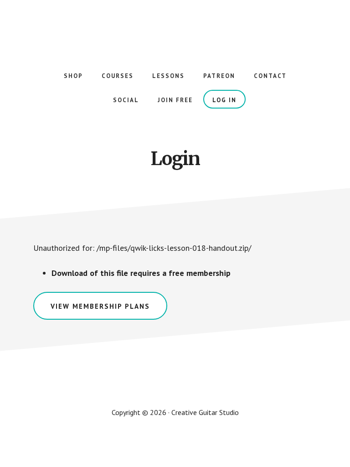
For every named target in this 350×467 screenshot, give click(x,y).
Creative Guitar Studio (175, 27)
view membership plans (100, 306)
